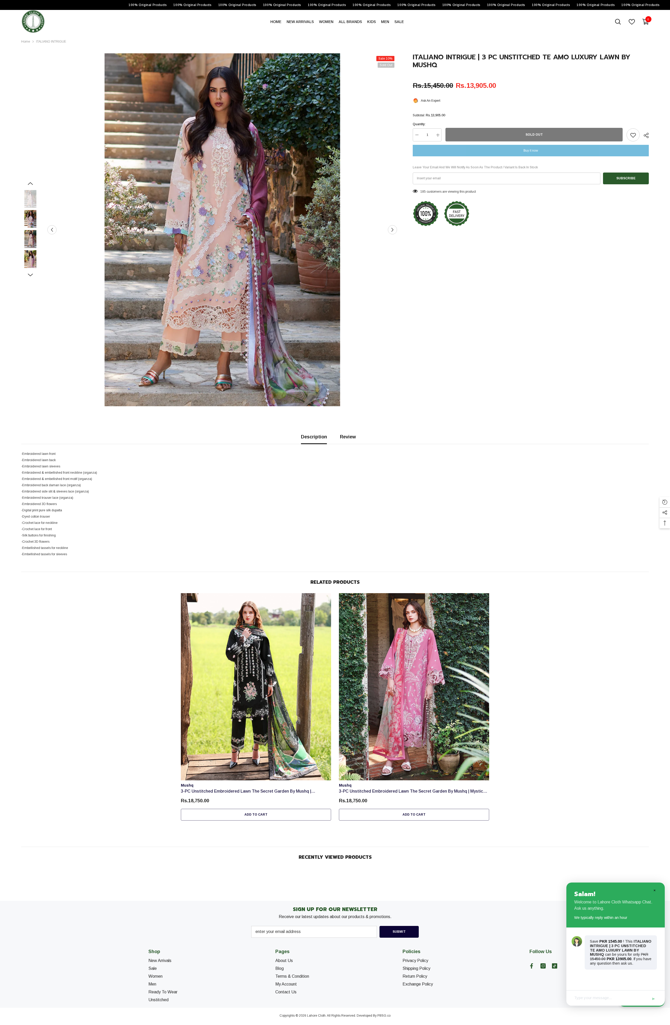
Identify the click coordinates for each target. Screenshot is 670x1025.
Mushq (187, 785)
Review (348, 436)
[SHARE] (644, 135)
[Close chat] (654, 890)
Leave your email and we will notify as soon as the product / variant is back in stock (475, 167)
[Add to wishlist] (633, 135)
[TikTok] (554, 965)
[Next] (392, 229)
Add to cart (255, 814)
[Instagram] (543, 965)
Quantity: (419, 124)
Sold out (534, 135)
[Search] (618, 21)
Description (314, 436)
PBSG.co (383, 1015)
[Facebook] (531, 965)
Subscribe (625, 178)
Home (25, 41)
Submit (399, 932)
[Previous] (52, 229)
